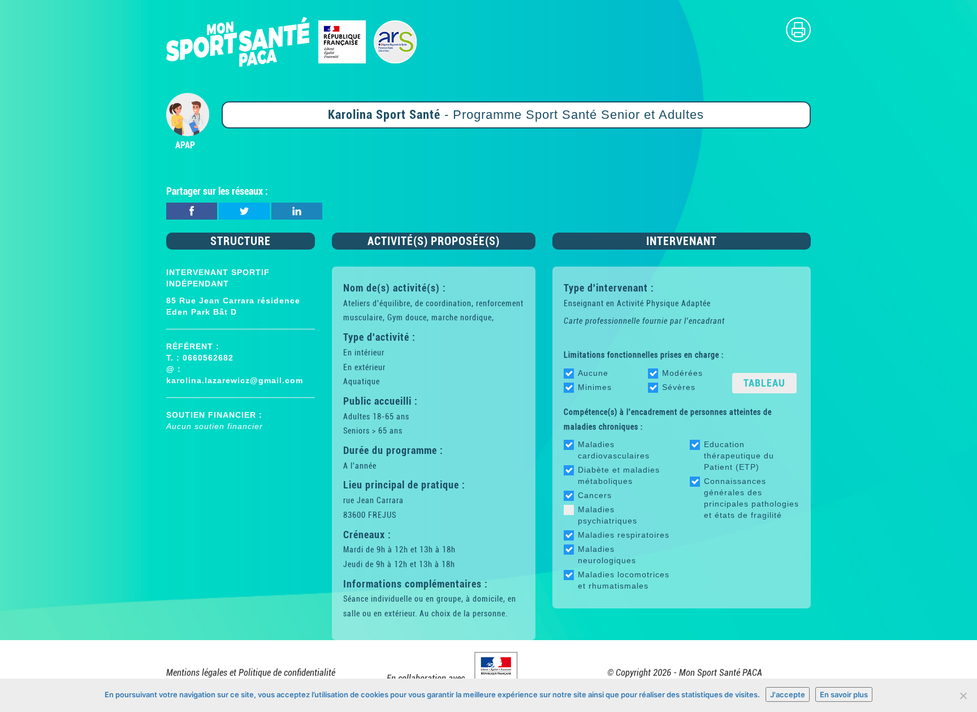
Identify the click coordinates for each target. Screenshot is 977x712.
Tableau (764, 383)
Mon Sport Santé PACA (720, 672)
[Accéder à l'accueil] (292, 41)
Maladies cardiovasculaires (614, 450)
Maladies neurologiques (607, 554)
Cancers (595, 495)
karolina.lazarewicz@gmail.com (234, 380)
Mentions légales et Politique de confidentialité (250, 672)
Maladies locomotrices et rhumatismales (623, 580)
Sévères (678, 387)
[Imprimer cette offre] (798, 29)
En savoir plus (844, 694)
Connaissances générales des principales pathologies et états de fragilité (751, 498)
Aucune (593, 373)
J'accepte (787, 694)
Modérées (682, 373)
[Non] (963, 695)
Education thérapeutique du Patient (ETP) (739, 455)
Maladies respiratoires (623, 534)
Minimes (595, 387)
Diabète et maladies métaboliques (619, 475)
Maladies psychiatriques (607, 515)
